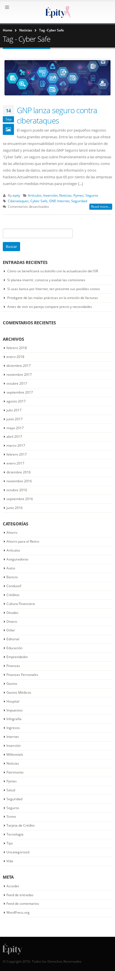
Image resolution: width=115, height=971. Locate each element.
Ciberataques (18, 201)
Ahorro (11, 532)
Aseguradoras (17, 559)
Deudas (12, 612)
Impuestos (14, 710)
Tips (9, 843)
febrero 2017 (16, 454)
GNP (52, 201)
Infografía (13, 718)
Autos (10, 568)
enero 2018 (15, 356)
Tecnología (14, 834)
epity (16, 195)
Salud (10, 790)
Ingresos (13, 727)
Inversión (50, 195)
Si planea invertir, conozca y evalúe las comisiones (46, 280)
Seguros (91, 195)
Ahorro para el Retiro (22, 541)
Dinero (11, 621)
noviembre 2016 (19, 481)
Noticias (65, 195)
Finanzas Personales (22, 674)
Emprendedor (17, 656)
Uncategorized (17, 852)
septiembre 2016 (19, 498)
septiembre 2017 (19, 392)
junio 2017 (14, 419)
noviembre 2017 (19, 374)
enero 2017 (15, 463)
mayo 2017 (15, 428)
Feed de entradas (19, 895)
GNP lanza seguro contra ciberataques (57, 115)
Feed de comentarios (22, 903)
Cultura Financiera (20, 603)
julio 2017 (13, 410)
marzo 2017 (15, 445)
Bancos (12, 577)
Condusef (13, 586)
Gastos (11, 683)
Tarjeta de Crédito (20, 825)
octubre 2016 (16, 490)
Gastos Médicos (18, 692)
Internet (63, 201)
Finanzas (13, 665)
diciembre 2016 (18, 472)
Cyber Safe (38, 201)
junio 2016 (14, 507)
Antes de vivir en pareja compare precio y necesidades (49, 306)
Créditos (13, 594)
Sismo (11, 816)
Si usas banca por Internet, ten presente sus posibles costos (53, 288)
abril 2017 (14, 436)
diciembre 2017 (18, 365)
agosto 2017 (16, 401)
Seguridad (79, 201)
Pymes (78, 195)
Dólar (10, 630)
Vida (9, 861)
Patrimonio (14, 772)
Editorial (12, 639)
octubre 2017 (16, 383)
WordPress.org (18, 912)
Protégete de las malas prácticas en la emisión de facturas (52, 297)
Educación (14, 648)
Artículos (35, 195)
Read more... (101, 206)
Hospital (12, 701)
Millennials (14, 754)
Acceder (12, 886)
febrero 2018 (16, 347)
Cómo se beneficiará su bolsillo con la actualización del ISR (52, 271)
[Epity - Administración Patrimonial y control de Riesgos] (57, 12)
